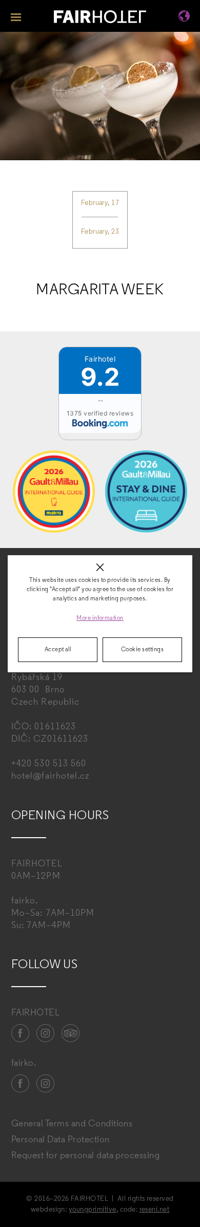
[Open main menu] (16, 16)
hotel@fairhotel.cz (50, 776)
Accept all (58, 650)
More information (100, 618)
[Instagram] (45, 1033)
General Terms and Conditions (71, 1124)
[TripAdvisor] (71, 1033)
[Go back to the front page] (100, 18)
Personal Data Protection (60, 1140)
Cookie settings (142, 650)
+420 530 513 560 (48, 764)
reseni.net (154, 1210)
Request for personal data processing (85, 1156)
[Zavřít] (100, 567)
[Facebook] (20, 1033)
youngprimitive (92, 1210)
